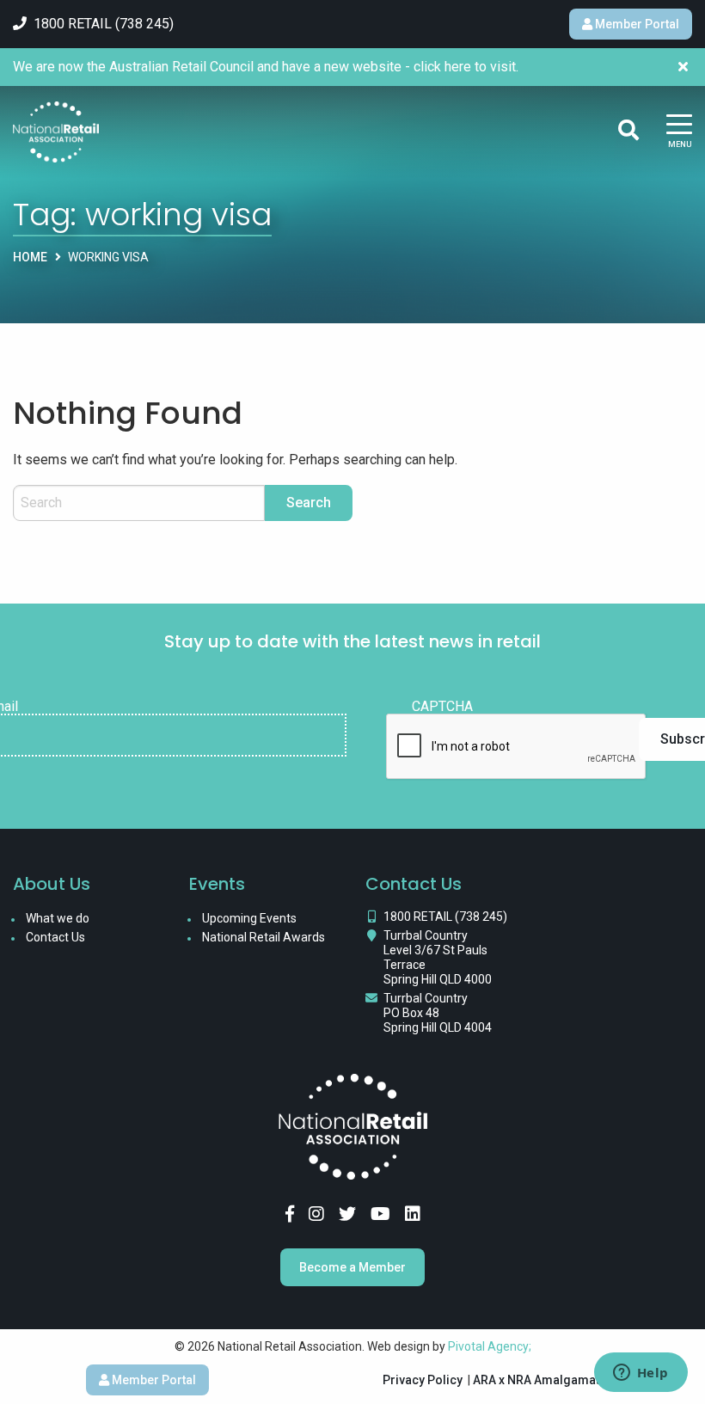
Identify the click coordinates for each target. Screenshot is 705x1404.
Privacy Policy (423, 1380)
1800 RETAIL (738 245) (445, 916)
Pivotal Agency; (489, 1346)
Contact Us (55, 937)
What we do (57, 918)
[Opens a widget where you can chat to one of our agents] (640, 1373)
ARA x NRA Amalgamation (545, 1380)
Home (30, 257)
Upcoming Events (249, 918)
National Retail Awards (263, 937)
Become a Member (352, 1267)
